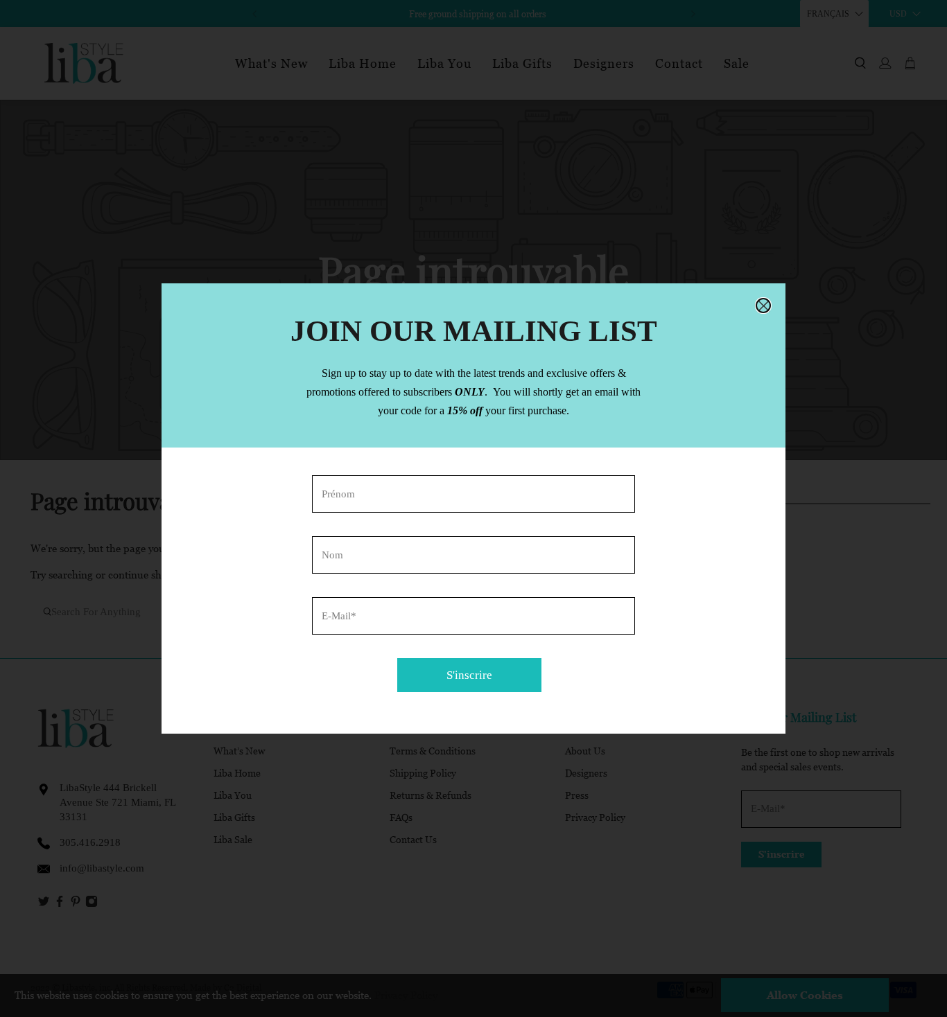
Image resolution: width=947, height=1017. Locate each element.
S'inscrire (469, 675)
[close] (763, 305)
